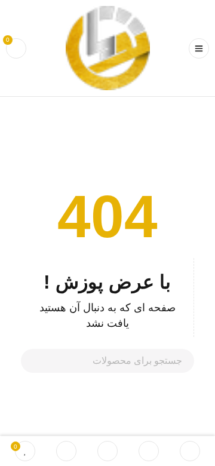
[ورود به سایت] (66, 451)
